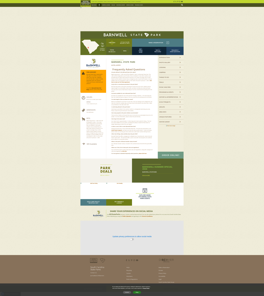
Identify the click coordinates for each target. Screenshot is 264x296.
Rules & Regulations (132, 279)
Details (127, 292)
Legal (160, 279)
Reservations (111, 1)
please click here (142, 153)
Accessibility (162, 276)
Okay (137, 292)
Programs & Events (139, 4)
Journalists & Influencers (97, 275)
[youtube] (137, 260)
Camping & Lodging (106, 4)
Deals (105, 1)
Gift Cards (124, 1)
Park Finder (94, 4)
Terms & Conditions (147, 216)
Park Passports (118, 1)
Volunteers (138, 1)
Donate (161, 270)
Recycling (129, 270)
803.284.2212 (112, 52)
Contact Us (93, 273)
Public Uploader (126, 216)
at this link (124, 151)
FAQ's (128, 267)
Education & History (120, 4)
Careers (133, 1)
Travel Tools (94, 1)
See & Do (113, 4)
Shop (129, 1)
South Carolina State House (166, 282)
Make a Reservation (164, 267)
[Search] (182, 5)
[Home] (85, 3)
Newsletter (100, 1)
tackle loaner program (116, 130)
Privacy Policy (162, 273)
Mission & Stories (130, 4)
